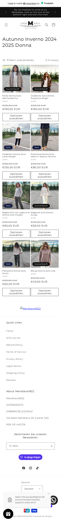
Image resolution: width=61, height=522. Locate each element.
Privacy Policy (14, 359)
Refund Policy (14, 344)
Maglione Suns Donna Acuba (42, 213)
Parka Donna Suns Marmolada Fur (11, 97)
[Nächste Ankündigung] (55, 12)
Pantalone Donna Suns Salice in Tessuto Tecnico (43, 155)
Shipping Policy (15, 373)
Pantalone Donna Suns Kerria (14, 272)
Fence (9, 330)
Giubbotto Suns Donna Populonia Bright (42, 97)
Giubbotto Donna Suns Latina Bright (14, 155)
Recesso (11, 380)
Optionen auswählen (16, 117)
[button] (6, 24)
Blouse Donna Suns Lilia (43, 271)
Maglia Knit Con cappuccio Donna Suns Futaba (16, 213)
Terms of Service (16, 351)
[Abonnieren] (51, 446)
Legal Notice (13, 366)
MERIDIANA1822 (24, 516)
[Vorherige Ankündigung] (5, 12)
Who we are (13, 337)
